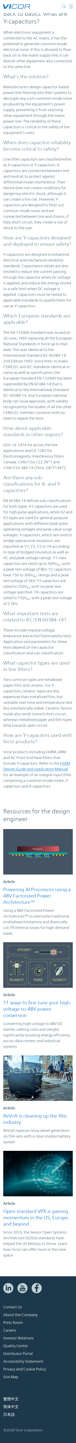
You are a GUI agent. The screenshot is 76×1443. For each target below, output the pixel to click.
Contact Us (12, 1307)
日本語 (9, 1414)
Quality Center (15, 1346)
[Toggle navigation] (71, 6)
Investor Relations (18, 1338)
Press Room (13, 1322)
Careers (9, 1330)
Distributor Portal (18, 1353)
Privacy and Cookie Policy (24, 1369)
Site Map (10, 1377)
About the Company (20, 1314)
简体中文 (11, 1406)
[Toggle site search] (65, 6)
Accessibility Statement (23, 1361)
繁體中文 (11, 1399)
